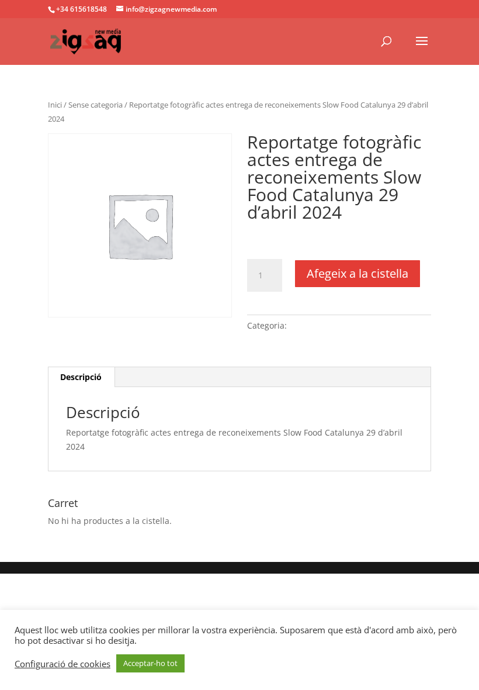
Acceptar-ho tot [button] (150, 663)
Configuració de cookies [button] (62, 663)
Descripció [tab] (81, 376)
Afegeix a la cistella (357, 273)
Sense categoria (95, 104)
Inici (55, 104)
